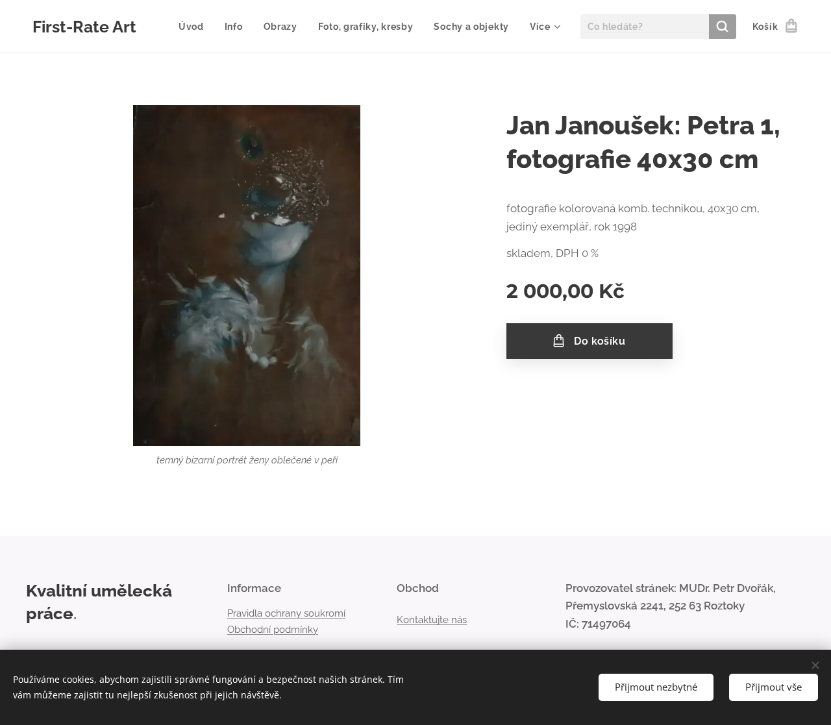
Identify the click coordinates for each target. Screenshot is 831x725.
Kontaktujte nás (432, 620)
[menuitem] (194, 26)
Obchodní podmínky (272, 629)
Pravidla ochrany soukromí (286, 613)
